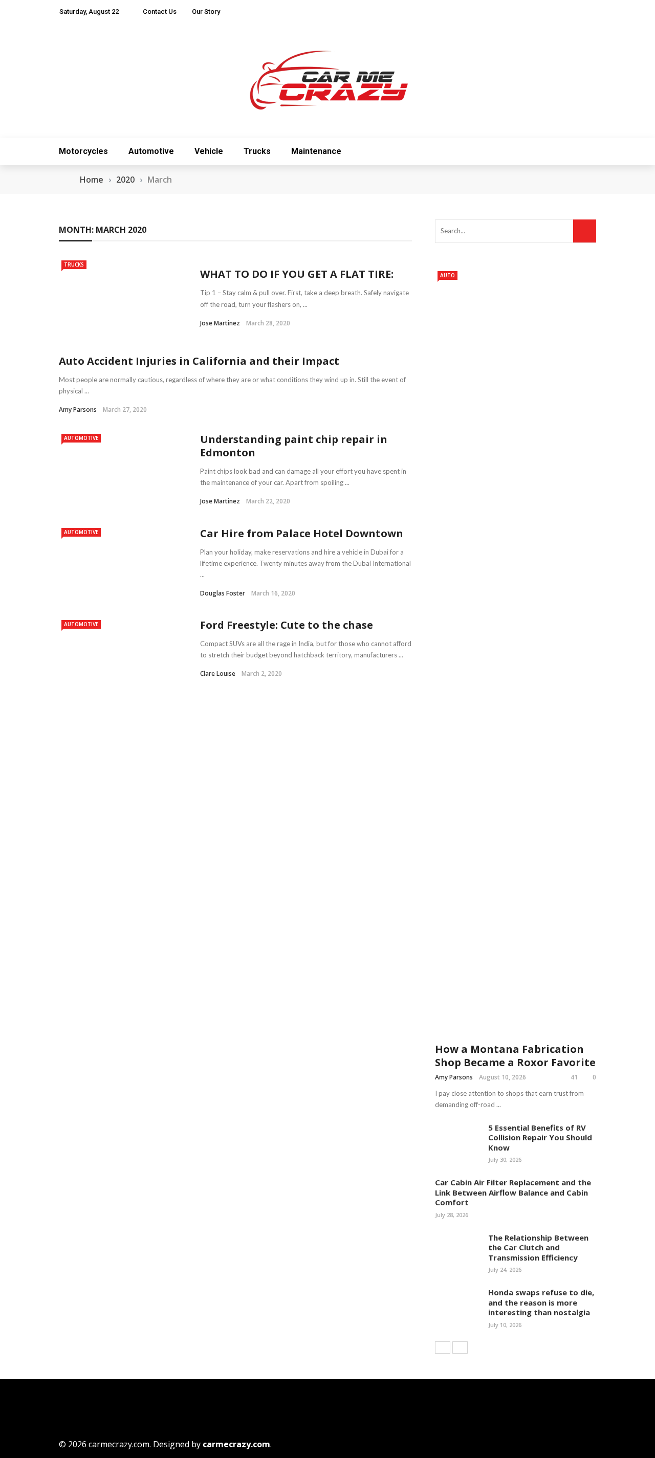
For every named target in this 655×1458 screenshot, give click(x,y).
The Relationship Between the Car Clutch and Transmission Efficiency (538, 1247)
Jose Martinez (220, 323)
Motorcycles (83, 151)
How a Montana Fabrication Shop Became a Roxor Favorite (515, 1055)
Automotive (151, 151)
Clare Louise (217, 673)
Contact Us (160, 11)
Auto (447, 275)
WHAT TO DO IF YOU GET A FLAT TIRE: (297, 274)
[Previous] (442, 1347)
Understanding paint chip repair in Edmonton (293, 445)
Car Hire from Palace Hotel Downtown (301, 533)
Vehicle (208, 151)
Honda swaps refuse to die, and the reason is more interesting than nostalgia (541, 1302)
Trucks (257, 151)
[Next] (460, 1347)
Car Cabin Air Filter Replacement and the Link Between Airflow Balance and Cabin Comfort (513, 1192)
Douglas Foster (222, 593)
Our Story (206, 11)
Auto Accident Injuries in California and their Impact (199, 361)
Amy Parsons (78, 409)
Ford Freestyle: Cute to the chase (286, 625)
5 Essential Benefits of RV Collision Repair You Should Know (540, 1137)
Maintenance (316, 151)
